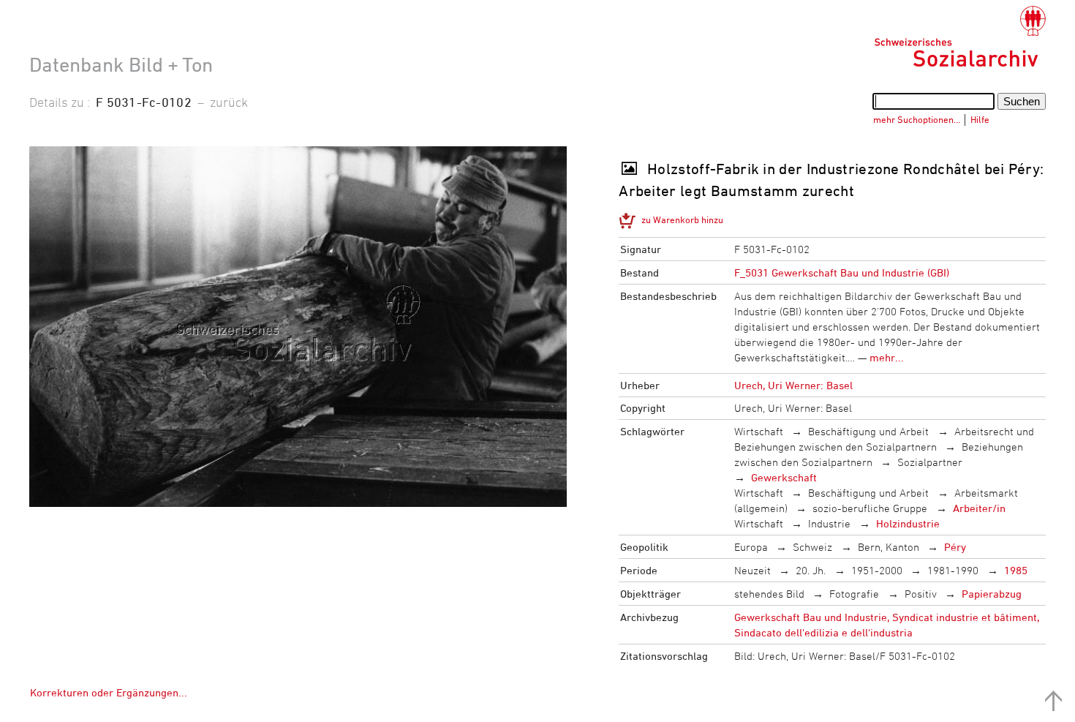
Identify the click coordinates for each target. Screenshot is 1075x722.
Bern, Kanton (888, 547)
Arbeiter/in (979, 508)
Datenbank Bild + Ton (121, 64)
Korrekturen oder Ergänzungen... (108, 692)
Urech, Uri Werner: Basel (793, 385)
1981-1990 (952, 570)
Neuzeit (752, 570)
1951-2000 (876, 570)
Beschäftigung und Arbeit (868, 431)
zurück (229, 101)
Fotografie (854, 593)
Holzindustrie (908, 523)
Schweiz (812, 547)
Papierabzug (992, 593)
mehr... (887, 357)
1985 (1015, 570)
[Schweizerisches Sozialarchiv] (960, 36)
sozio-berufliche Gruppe (869, 508)
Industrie (829, 523)
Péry (955, 547)
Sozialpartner (929, 462)
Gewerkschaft (784, 477)
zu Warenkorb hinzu (682, 219)
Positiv (921, 593)
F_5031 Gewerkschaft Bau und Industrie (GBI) (841, 272)
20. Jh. (811, 570)
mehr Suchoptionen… (916, 119)
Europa (751, 547)
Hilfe (979, 119)
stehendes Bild (769, 593)
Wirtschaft (758, 431)
